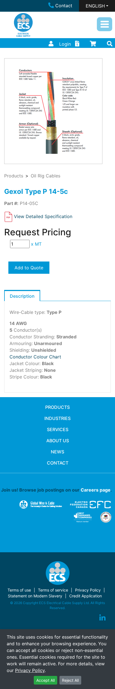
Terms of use (19, 590)
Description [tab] (22, 296)
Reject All (70, 680)
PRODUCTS (57, 407)
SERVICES (57, 429)
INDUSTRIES (57, 418)
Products (13, 176)
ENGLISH (95, 6)
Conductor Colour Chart (35, 357)
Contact (63, 5)
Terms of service (53, 590)
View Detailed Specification (43, 216)
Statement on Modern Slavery (35, 595)
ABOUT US (57, 440)
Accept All (45, 680)
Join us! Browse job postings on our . (56, 490)
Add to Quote (29, 267)
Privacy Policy (30, 670)
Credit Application (85, 595)
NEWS (57, 452)
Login (65, 44)
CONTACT (57, 463)
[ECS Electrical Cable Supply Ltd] (23, 25)
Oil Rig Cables (45, 176)
